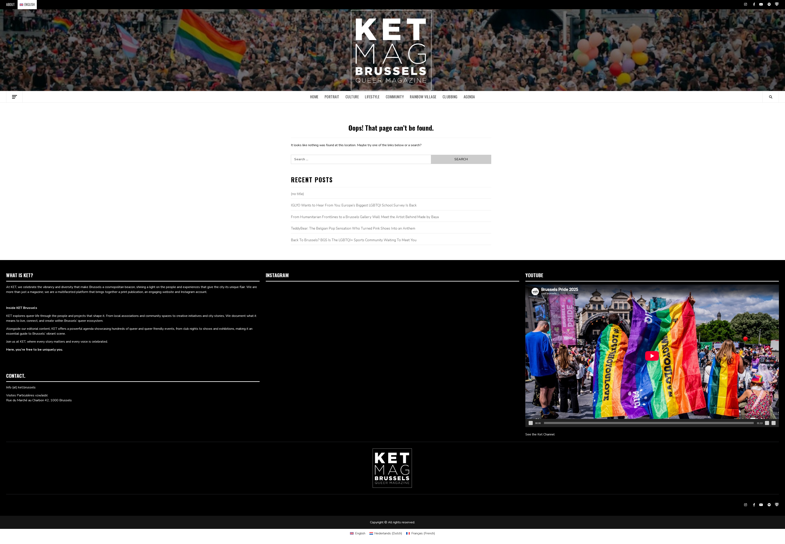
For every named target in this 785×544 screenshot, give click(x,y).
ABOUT (10, 4)
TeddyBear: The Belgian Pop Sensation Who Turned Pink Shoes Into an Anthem (353, 228)
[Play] (531, 423)
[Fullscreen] (774, 423)
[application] (652, 356)
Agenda (469, 96)
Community (395, 96)
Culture (352, 96)
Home (314, 96)
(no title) (297, 194)
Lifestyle (372, 96)
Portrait (332, 96)
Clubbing (450, 96)
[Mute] (767, 423)
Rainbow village (423, 96)
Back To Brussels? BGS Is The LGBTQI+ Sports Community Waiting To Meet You (353, 240)
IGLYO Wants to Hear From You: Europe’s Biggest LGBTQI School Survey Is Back (354, 205)
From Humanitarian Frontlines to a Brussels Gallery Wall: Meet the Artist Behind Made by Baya (365, 217)
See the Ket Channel (540, 434)
